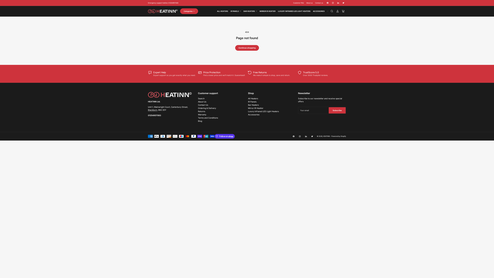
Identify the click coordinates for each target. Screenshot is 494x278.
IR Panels (235, 11)
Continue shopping (247, 48)
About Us (202, 102)
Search (201, 98)
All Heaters (222, 11)
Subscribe (337, 110)
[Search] (332, 11)
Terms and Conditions (208, 118)
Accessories (319, 11)
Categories (188, 11)
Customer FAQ (298, 3)
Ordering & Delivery (207, 108)
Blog (200, 121)
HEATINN (326, 136)
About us (309, 3)
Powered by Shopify (338, 136)
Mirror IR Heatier (267, 11)
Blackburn (152, 110)
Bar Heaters (249, 11)
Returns (201, 111)
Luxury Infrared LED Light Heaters (294, 11)
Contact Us (203, 105)
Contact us (319, 3)
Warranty (202, 114)
